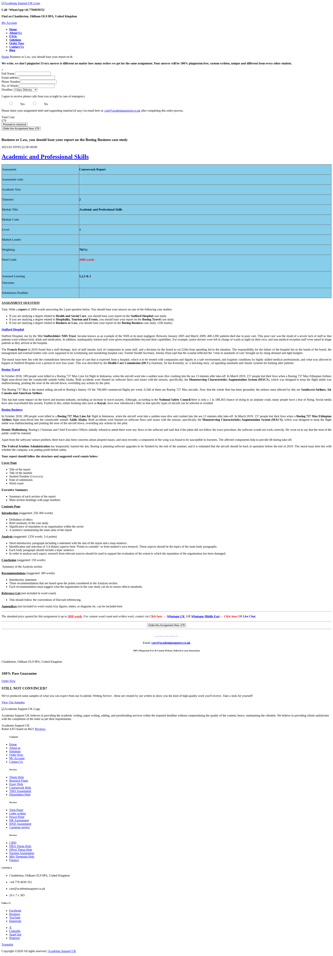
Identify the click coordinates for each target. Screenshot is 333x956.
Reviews (40, 729)
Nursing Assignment (21, 853)
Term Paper (16, 810)
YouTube (14, 917)
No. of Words (10, 85)
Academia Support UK (62, 951)
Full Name (8, 73)
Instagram (15, 921)
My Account (9, 22)
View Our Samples (13, 702)
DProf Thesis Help (20, 849)
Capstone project (19, 827)
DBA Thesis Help (20, 846)
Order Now (9, 681)
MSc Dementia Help (21, 856)
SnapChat (15, 934)
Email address (10, 77)
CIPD (12, 842)
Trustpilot (7, 944)
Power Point (16, 817)
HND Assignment (20, 823)
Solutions (15, 751)
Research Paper (18, 780)
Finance (14, 860)
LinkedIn (14, 931)
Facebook (15, 910)
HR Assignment (19, 820)
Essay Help (16, 784)
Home (5, 56)
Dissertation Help (19, 794)
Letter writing (17, 813)
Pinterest (14, 938)
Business (14, 914)
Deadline (7, 89)
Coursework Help (20, 787)
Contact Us (16, 761)
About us (14, 747)
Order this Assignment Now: (21, 128)
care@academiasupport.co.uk (122, 110)
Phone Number (11, 81)
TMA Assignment (20, 791)
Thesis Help (16, 777)
